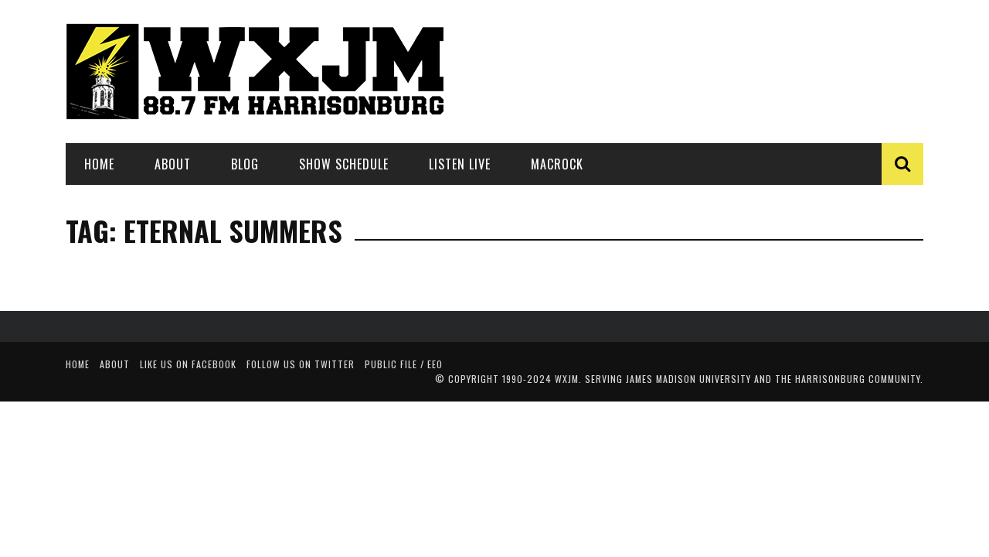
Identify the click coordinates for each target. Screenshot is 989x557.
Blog (245, 164)
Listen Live (460, 164)
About (173, 164)
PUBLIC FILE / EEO (404, 364)
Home (99, 164)
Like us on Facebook (188, 364)
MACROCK (557, 164)
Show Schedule (344, 164)
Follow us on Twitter (300, 364)
